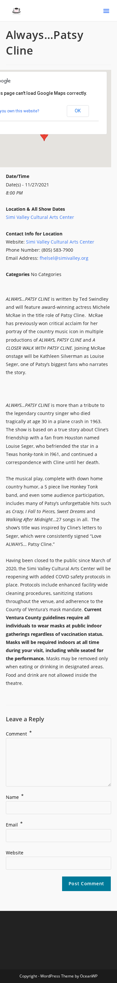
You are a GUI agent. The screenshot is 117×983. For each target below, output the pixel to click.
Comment (19, 734)
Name (15, 797)
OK (78, 110)
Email (14, 825)
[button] (106, 11)
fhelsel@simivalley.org (64, 258)
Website (14, 853)
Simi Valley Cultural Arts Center (40, 217)
